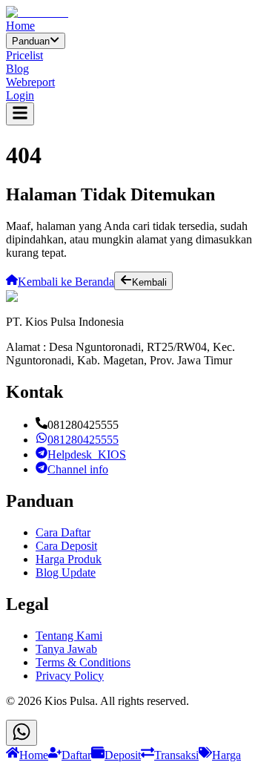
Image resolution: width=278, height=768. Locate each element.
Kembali (149, 282)
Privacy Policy (70, 675)
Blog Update (66, 572)
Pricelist (24, 55)
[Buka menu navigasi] (20, 113)
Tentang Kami (69, 635)
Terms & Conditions (83, 662)
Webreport (30, 82)
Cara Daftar (63, 532)
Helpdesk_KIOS (86, 454)
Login (20, 95)
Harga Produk (69, 559)
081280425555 (83, 439)
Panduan (31, 41)
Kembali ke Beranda (66, 281)
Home (20, 25)
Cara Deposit (66, 545)
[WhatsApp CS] (21, 733)
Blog (17, 68)
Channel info (77, 469)
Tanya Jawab (66, 649)
